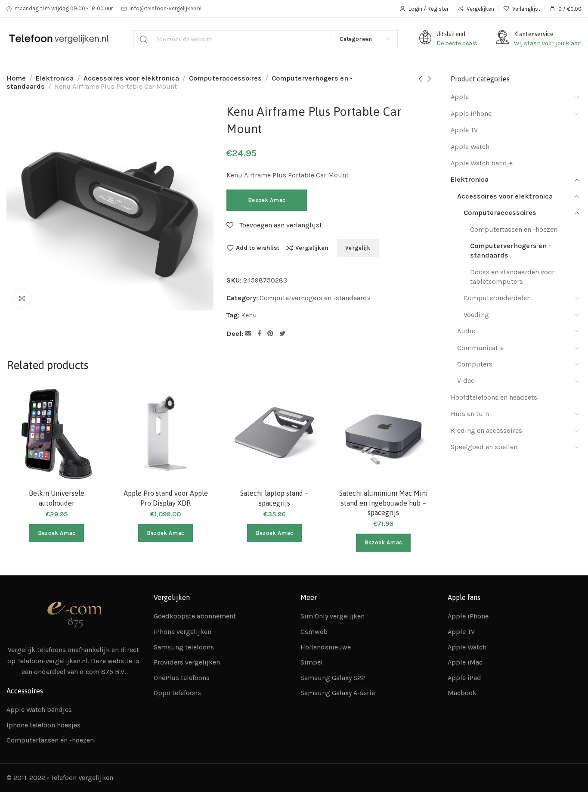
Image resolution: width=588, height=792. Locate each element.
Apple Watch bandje (482, 163)
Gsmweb (314, 631)
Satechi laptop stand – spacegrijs (274, 497)
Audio (466, 331)
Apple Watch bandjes (39, 709)
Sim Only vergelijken (332, 616)
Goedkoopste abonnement (195, 616)
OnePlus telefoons (182, 678)
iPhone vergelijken (182, 631)
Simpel (311, 662)
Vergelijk (358, 248)
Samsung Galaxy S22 (332, 678)
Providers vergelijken (187, 662)
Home (16, 78)
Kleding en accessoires (486, 430)
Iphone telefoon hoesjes (43, 725)
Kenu (249, 315)
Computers (474, 364)
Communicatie (480, 348)
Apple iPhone (471, 113)
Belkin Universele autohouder (56, 497)
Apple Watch (470, 147)
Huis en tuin (470, 414)
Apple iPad (464, 678)
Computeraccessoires (225, 78)
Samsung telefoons (184, 647)
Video (466, 380)
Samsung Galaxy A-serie (337, 693)
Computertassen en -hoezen (513, 229)
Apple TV (464, 130)
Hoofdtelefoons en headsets (494, 397)
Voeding (476, 315)
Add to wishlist (257, 247)
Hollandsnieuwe (325, 647)
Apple (460, 97)
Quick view (91, 441)
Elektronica (55, 78)
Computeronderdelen (497, 298)
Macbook (462, 693)
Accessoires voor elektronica (131, 78)
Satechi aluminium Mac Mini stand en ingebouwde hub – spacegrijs (383, 502)
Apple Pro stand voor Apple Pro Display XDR (166, 497)
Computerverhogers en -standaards (315, 298)
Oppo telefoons (177, 693)
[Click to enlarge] (22, 298)
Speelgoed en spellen (484, 447)
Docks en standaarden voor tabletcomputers (512, 277)
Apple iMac (465, 662)
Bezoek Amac (266, 200)
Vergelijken (311, 247)
